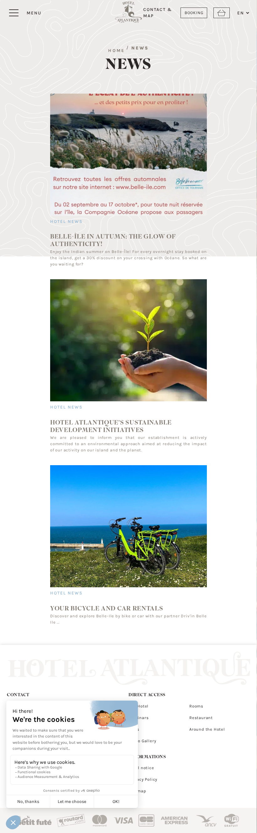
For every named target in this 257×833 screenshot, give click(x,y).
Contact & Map (157, 12)
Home (116, 50)
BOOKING (194, 12)
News (140, 48)
